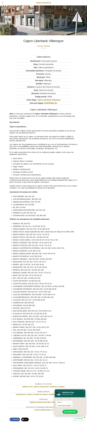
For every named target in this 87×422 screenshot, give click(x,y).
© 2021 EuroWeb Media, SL (43, 410)
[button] (84, 391)
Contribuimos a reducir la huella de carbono (32, 394)
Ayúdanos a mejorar (57, 387)
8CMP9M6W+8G (50, 103)
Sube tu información (41, 387)
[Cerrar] (3, 3)
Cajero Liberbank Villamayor (48, 100)
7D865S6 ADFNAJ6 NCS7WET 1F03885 (43, 402)
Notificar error (27, 387)
